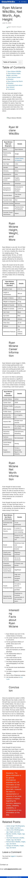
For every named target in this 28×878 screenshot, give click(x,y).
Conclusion (11, 89)
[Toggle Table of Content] (19, 62)
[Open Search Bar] (19, 1)
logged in (13, 856)
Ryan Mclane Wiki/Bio (14, 71)
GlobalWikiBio (8, 2)
